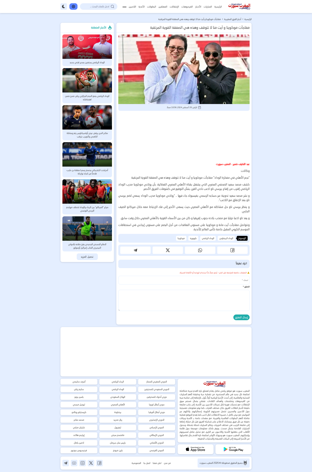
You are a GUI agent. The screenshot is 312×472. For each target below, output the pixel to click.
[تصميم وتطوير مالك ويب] (245, 462)
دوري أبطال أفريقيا (157, 412)
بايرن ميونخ (118, 450)
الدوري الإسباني (157, 427)
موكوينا (181, 238)
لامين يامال (79, 443)
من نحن (167, 463)
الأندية (141, 6)
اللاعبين (132, 6)
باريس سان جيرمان (118, 443)
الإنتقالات (174, 6)
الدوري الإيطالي (157, 435)
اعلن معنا (157, 463)
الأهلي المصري (118, 404)
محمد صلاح (79, 420)
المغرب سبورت (207, 463)
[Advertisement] (184, 136)
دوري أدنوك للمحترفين (157, 397)
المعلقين (162, 6)
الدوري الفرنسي (157, 450)
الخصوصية (136, 463)
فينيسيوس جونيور (79, 450)
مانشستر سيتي (117, 435)
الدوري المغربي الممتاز (156, 381)
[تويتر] (91, 463)
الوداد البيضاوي (226, 238)
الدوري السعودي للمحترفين (156, 389)
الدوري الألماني (157, 443)
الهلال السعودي (117, 397)
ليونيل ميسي (79, 404)
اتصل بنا (146, 463)
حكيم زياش (79, 389)
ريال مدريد (117, 420)
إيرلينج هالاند (78, 435)
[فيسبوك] (99, 463)
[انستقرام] (82, 463)
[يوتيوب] (74, 463)
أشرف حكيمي (78, 381)
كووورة (193, 238)
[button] (232, 250)
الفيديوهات (187, 6)
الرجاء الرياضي (118, 381)
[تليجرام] (65, 463)
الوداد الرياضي (208, 238)
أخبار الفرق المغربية (232, 19)
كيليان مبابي (79, 427)
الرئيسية (218, 6)
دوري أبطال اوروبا (156, 404)
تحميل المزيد (87, 257)
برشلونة (117, 412)
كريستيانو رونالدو (79, 412)
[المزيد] (124, 6)
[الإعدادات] (73, 6)
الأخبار (198, 6)
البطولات (151, 6)
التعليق (246, 286)
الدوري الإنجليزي (156, 420)
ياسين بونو (79, 397)
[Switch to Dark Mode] (63, 6)
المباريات (208, 6)
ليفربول (117, 427)
